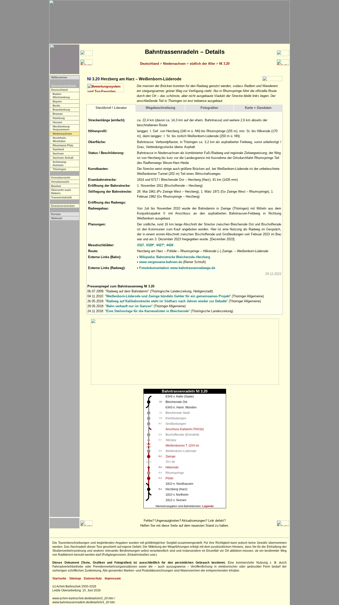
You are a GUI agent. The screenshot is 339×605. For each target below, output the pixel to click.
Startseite (59, 578)
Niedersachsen (174, 63)
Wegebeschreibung (160, 108)
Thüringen (59, 169)
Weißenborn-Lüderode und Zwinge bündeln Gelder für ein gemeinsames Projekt (168, 296)
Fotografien (209, 108)
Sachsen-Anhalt (63, 157)
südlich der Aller (202, 63)
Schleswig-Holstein (60, 163)
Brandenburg (61, 109)
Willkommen (59, 77)
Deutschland (149, 63)
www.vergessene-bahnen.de (160, 262)
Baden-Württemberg (61, 95)
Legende (208, 506)
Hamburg (59, 118)
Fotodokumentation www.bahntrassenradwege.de (177, 268)
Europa (56, 213)
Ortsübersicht (60, 181)
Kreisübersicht (60, 177)
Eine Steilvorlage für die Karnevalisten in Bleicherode (147, 311)
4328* (150, 245)
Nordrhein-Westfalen (60, 139)
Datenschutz (93, 578)
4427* (160, 245)
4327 (140, 245)
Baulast (56, 185)
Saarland (58, 149)
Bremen (58, 113)
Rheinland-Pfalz (63, 145)
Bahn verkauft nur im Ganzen (128, 306)
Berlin (56, 105)
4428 (169, 245)
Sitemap (75, 578)
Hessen (57, 122)
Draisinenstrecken (63, 205)
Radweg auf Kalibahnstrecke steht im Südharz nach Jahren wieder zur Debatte (166, 301)
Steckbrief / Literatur (111, 108)
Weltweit (56, 218)
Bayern (57, 101)
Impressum (113, 578)
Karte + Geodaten (258, 108)
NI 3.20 (224, 63)
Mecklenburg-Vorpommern (61, 128)
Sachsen (58, 153)
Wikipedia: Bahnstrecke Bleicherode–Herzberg (174, 257)
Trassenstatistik (61, 197)
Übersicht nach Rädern (61, 191)
